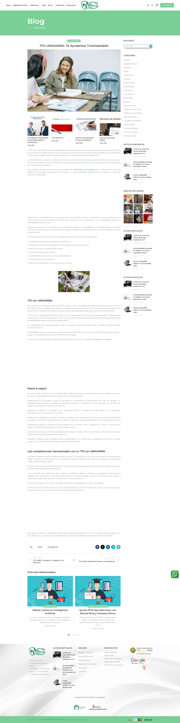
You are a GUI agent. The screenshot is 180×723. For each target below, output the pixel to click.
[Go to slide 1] (68, 634)
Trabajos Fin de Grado (132, 109)
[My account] (148, 5)
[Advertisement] (74, 198)
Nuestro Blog (84, 660)
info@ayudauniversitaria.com (40, 674)
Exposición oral (130, 105)
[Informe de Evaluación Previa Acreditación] (86, 125)
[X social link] (103, 547)
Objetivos (127, 79)
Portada (127, 60)
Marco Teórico (129, 83)
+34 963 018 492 (44, 669)
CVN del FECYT (57, 138)
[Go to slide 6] (79, 634)
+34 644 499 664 (42, 671)
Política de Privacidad (112, 659)
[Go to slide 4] (75, 634)
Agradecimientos (130, 64)
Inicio (29, 28)
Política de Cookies (112, 662)
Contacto (82, 672)
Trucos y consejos (131, 132)
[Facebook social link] (97, 547)
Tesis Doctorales (130, 117)
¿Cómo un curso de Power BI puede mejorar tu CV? (141, 151)
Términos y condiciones (113, 665)
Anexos (127, 102)
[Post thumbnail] (128, 153)
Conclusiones (129, 94)
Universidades (39, 28)
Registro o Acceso (86, 653)
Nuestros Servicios (86, 656)
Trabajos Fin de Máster (98, 606)
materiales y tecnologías (84, 170)
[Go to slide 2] (70, 634)
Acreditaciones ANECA (133, 121)
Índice (126, 71)
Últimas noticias (130, 136)
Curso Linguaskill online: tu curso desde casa (142, 177)
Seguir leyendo (50, 626)
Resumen (127, 68)
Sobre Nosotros (110, 652)
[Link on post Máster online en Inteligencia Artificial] (50, 591)
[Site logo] (90, 5)
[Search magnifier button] (150, 47)
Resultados (128, 90)
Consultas (82, 668)
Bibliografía (128, 98)
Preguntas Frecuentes (88, 664)
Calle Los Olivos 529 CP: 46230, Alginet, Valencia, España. (38, 663)
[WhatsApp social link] (113, 547)
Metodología (129, 87)
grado (40, 547)
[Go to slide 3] (72, 634)
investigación (53, 547)
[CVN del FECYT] (61, 125)
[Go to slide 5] (77, 634)
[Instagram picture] (128, 199)
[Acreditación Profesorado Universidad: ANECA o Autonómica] (37, 125)
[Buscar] (152, 5)
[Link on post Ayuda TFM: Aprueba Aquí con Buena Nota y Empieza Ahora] (98, 591)
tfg (31, 547)
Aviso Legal (108, 655)
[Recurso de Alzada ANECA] (110, 125)
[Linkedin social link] (108, 547)
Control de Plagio (131, 128)
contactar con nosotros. (102, 339)
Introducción (129, 75)
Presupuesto (167, 5)
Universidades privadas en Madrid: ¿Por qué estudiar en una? (142, 164)
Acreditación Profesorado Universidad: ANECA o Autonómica (37, 140)
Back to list (74, 560)
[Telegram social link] (118, 547)
